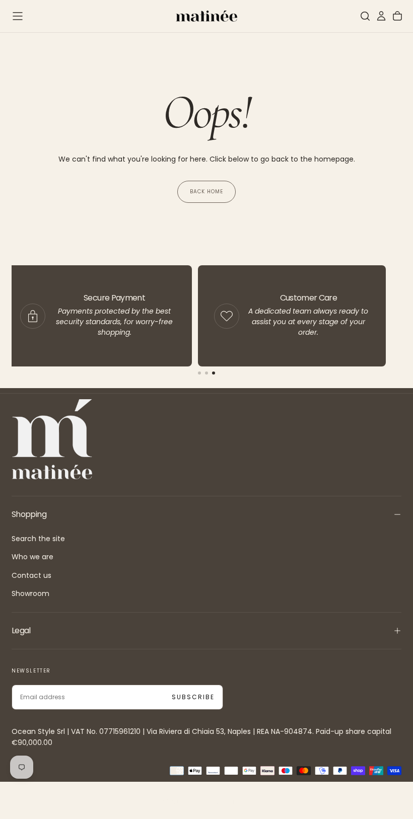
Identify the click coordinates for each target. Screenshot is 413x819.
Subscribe (193, 697)
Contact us (31, 575)
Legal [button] (21, 630)
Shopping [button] (29, 514)
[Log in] (381, 16)
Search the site (38, 539)
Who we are (32, 557)
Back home (206, 191)
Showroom (30, 593)
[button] (18, 16)
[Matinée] (52, 439)
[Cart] (397, 16)
